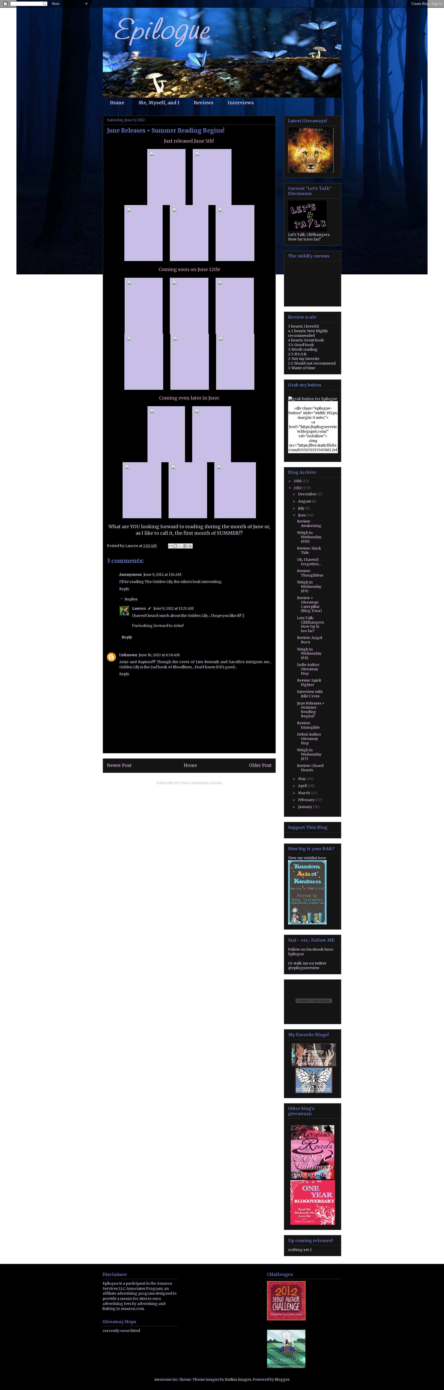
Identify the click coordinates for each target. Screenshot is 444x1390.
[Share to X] (180, 546)
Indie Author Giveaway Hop (308, 669)
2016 (298, 481)
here (322, 858)
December (308, 494)
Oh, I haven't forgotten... (309, 561)
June (302, 515)
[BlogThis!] (175, 546)
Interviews (241, 103)
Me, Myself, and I (159, 103)
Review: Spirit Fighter (309, 682)
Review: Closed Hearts (310, 767)
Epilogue (296, 954)
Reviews (204, 103)
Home (117, 103)
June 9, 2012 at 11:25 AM (173, 608)
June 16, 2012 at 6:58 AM (159, 655)
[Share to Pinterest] (190, 546)
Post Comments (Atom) (201, 783)
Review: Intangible (308, 725)
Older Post (260, 765)
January (305, 806)
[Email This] (170, 546)
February (306, 800)
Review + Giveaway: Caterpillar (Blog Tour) (309, 604)
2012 (298, 488)
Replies (131, 599)
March (304, 793)
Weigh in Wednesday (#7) (309, 754)
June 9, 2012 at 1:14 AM (162, 574)
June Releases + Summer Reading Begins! (311, 709)
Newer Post (119, 765)
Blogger (282, 1379)
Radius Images (238, 1379)
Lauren (139, 608)
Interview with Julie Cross (310, 693)
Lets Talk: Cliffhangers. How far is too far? (311, 624)
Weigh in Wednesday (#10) (309, 537)
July (301, 508)
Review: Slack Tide (309, 550)
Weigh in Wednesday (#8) (309, 653)
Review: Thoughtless (310, 573)
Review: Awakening (309, 523)
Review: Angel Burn (309, 639)
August (305, 501)
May (302, 778)
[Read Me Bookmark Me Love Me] (312, 1223)
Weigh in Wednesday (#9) (309, 586)
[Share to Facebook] (185, 546)
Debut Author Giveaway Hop (309, 738)
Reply (124, 589)
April (303, 785)
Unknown (128, 655)
